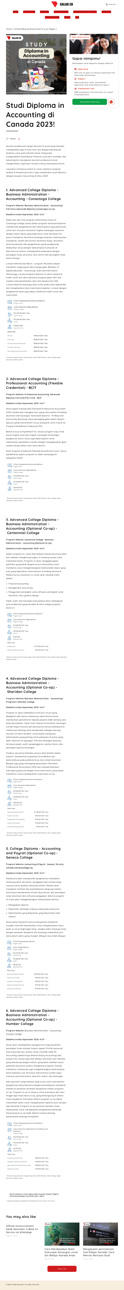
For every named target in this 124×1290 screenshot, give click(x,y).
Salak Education (18, 1284)
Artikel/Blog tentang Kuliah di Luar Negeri (34, 29)
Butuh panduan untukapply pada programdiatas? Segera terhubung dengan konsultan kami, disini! (34, 1195)
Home (9, 29)
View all (62, 1269)
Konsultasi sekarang (89, 102)
